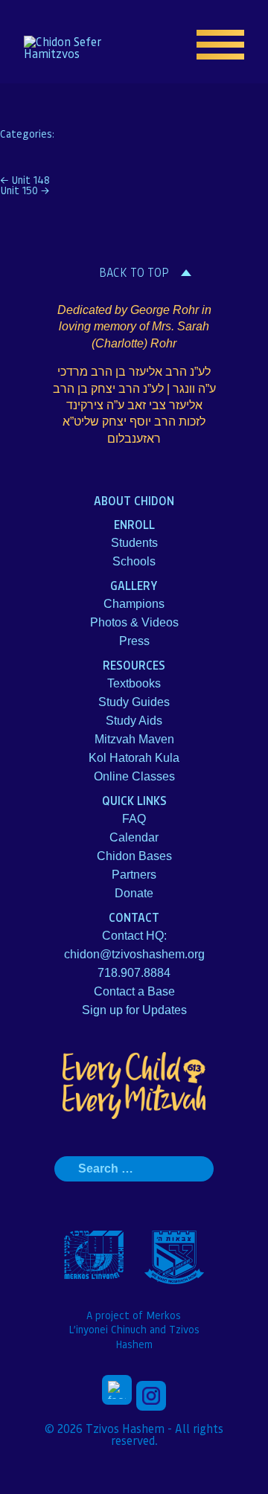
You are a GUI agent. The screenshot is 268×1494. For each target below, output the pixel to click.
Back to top (134, 272)
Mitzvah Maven (134, 739)
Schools (134, 561)
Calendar (134, 837)
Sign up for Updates (134, 1010)
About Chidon (134, 500)
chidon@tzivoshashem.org (134, 954)
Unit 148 (25, 179)
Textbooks (134, 683)
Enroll (134, 524)
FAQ (134, 818)
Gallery (134, 585)
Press (134, 641)
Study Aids (134, 720)
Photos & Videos (134, 622)
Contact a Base (134, 991)
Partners (134, 874)
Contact (134, 917)
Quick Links (134, 800)
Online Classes (134, 776)
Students (134, 542)
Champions (134, 603)
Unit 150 (24, 189)
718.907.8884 (134, 972)
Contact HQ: (134, 935)
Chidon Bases (134, 856)
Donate (134, 893)
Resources (134, 665)
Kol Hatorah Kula (134, 757)
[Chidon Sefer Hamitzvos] (71, 48)
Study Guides (134, 702)
